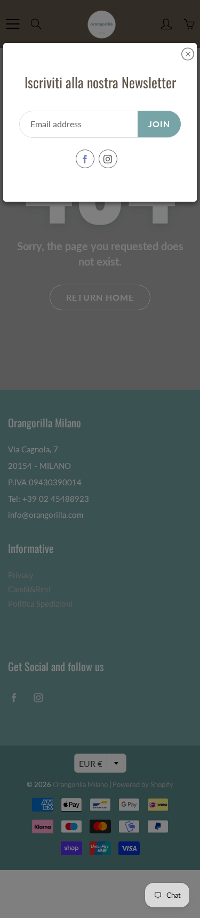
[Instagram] (108, 159)
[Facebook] (85, 159)
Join (159, 124)
